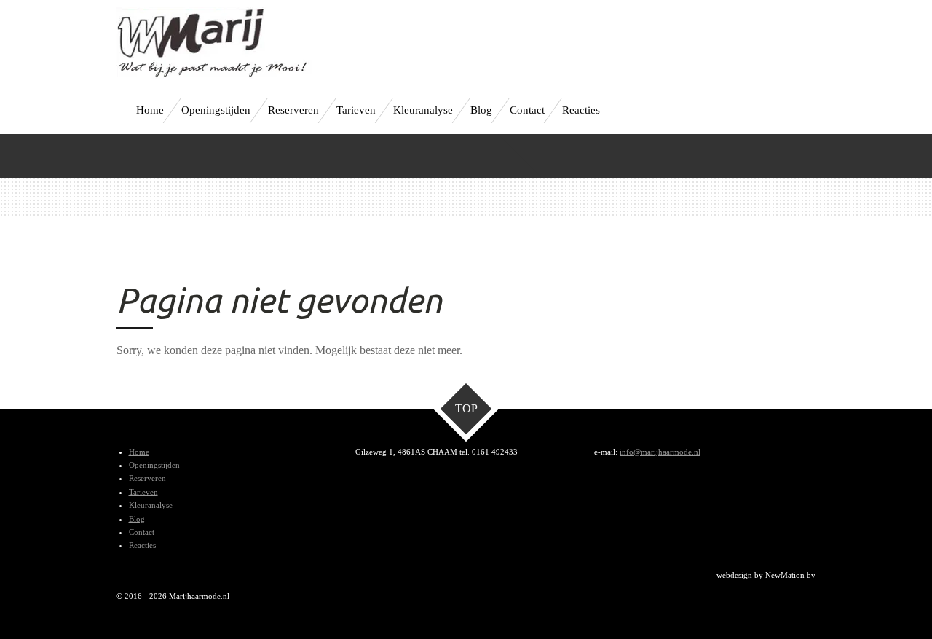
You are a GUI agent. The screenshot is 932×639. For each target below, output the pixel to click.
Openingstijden (154, 464)
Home (139, 451)
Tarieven (143, 491)
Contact (141, 532)
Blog (137, 518)
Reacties (142, 545)
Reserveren (147, 478)
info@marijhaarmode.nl (660, 451)
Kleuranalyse (151, 505)
